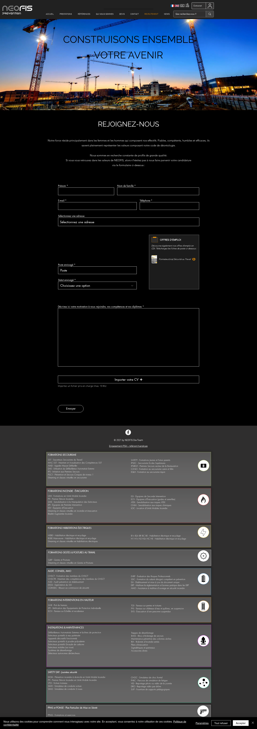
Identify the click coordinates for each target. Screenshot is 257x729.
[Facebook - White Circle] (128, 432)
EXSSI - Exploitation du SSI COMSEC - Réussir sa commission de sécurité (68, 586)
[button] (128, 379)
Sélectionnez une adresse (71, 216)
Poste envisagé (65, 265)
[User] (210, 5)
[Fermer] (253, 723)
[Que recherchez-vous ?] (210, 14)
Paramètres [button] (202, 723)
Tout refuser (221, 723)
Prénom (62, 186)
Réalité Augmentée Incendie (60, 513)
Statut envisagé (66, 280)
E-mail (61, 200)
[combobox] (128, 222)
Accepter (241, 723)
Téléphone (145, 200)
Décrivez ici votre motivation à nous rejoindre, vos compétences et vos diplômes (100, 306)
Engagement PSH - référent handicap (128, 446)
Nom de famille (125, 186)
